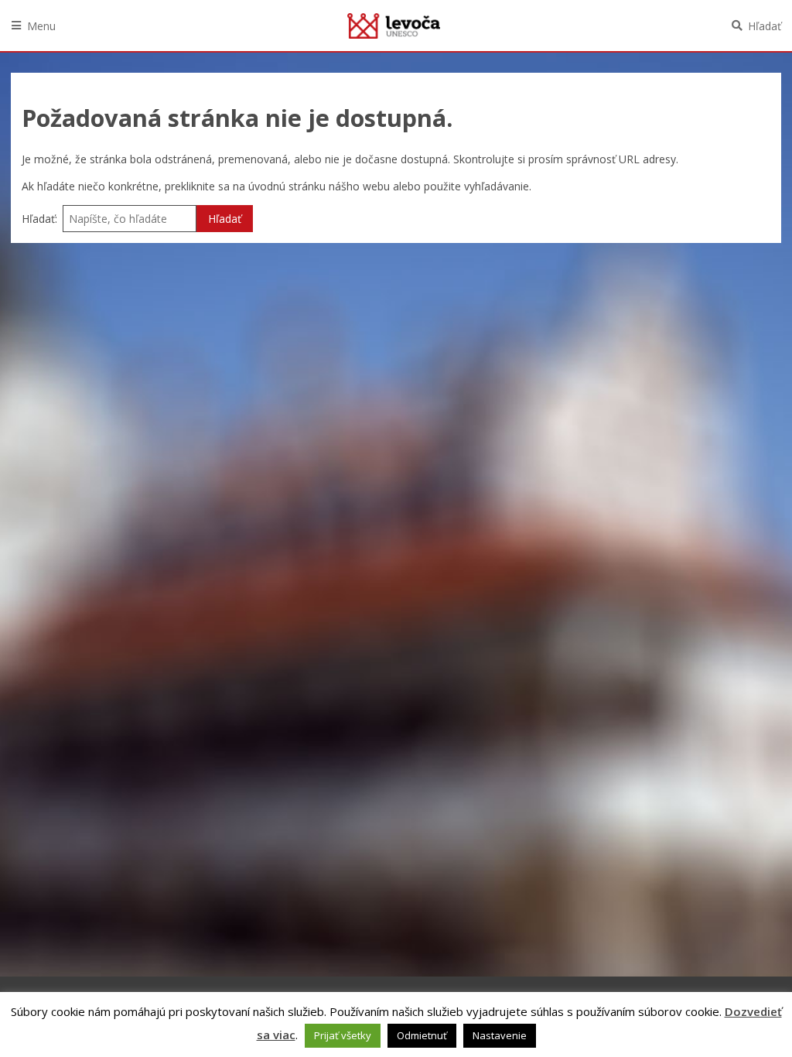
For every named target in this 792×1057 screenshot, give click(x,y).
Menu (41, 26)
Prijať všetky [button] (342, 1035)
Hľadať (764, 26)
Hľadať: (39, 218)
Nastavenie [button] (500, 1035)
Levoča (393, 25)
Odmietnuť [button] (422, 1035)
